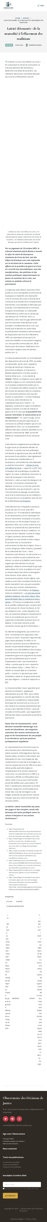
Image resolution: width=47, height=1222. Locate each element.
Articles (9, 45)
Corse (9, 901)
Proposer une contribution (12, 1167)
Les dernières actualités (11, 1162)
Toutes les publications (11, 1165)
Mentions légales (17, 1219)
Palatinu (35, 590)
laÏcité (19, 901)
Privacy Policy (31, 1219)
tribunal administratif (15, 906)
